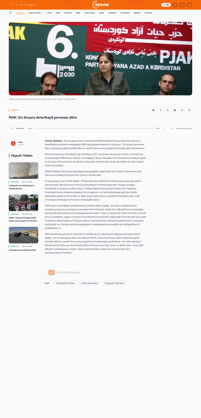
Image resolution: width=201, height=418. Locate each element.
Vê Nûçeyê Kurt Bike (65, 283)
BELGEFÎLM (148, 13)
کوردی (35, 5)
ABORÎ (58, 13)
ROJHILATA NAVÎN (35, 13)
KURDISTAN (20, 13)
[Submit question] (51, 272)
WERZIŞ (101, 13)
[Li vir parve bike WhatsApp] (168, 110)
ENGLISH (26, 5)
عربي (17, 5)
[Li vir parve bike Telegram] (175, 110)
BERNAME (137, 13)
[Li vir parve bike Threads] (182, 110)
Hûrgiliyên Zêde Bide (114, 283)
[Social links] (11, 5)
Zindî (165, 5)
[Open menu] (10, 13)
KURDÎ (31, 5)
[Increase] (172, 128)
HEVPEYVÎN (68, 13)
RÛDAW (20, 142)
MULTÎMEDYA (125, 13)
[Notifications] (189, 5)
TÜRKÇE (21, 5)
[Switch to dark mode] (182, 5)
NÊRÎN (78, 13)
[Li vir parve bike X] (161, 110)
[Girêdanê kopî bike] (189, 110)
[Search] (175, 5)
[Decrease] (164, 128)
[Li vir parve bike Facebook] (153, 110)
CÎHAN (49, 13)
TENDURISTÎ (112, 13)
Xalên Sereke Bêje (90, 283)
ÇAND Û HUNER (89, 13)
